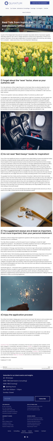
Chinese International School (33, 421)
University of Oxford (6, 423)
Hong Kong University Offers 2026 (34, 406)
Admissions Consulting (23, 8)
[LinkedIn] (28, 437)
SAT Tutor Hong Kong (7, 408)
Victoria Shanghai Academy (33, 424)
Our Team (13, 8)
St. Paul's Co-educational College (34, 418)
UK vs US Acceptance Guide (33, 409)
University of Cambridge (7, 424)
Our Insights (39, 8)
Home (7, 8)
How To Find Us (27, 12)
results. (30, 346)
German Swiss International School (35, 419)
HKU (3, 418)
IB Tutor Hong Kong (6, 406)
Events (45, 8)
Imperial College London (8, 426)
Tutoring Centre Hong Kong (8, 409)
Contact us (36, 351)
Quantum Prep (5, 345)
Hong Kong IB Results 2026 (33, 408)
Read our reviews (18, 355)
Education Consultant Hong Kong (9, 411)
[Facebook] (25, 437)
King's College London (7, 421)
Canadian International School (34, 423)
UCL (3, 419)
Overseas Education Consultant (9, 413)
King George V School (32, 426)
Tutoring (32, 8)
